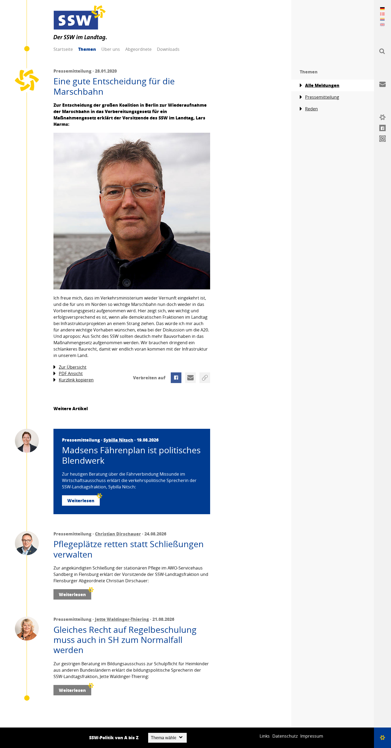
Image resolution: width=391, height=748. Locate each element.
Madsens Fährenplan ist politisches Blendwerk (131, 455)
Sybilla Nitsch (118, 439)
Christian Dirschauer (118, 533)
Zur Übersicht (72, 367)
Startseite (63, 49)
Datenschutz (285, 736)
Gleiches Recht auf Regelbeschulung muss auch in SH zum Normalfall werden (125, 640)
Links (265, 736)
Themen (87, 49)
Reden (311, 109)
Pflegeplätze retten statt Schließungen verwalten (128, 549)
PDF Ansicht (71, 373)
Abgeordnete (138, 49)
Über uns (110, 49)
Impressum (311, 736)
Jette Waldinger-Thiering (122, 619)
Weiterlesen (80, 500)
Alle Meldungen (322, 85)
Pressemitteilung (322, 97)
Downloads (168, 49)
